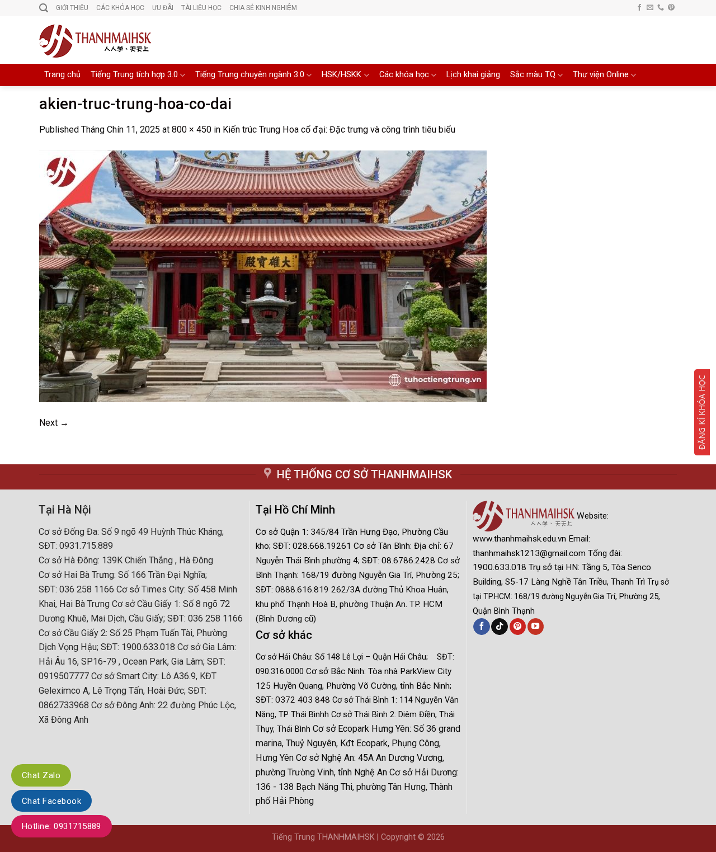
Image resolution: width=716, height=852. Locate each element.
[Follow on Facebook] (639, 8)
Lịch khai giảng (473, 74)
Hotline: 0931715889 (61, 826)
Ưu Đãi (162, 8)
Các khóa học (404, 74)
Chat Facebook (51, 801)
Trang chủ (62, 74)
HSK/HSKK (341, 74)
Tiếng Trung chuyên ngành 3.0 (249, 74)
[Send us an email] (650, 8)
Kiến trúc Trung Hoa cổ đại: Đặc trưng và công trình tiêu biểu (339, 129)
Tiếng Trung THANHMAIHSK (323, 837)
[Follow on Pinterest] (671, 8)
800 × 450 (191, 129)
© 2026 (431, 837)
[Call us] (660, 8)
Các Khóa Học (120, 8)
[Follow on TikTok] (499, 626)
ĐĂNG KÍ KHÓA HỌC (701, 412)
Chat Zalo (41, 775)
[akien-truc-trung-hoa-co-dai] (263, 275)
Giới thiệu (72, 8)
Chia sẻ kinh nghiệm (263, 8)
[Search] (43, 8)
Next (54, 422)
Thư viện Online (601, 74)
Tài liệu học (201, 8)
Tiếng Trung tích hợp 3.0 (134, 74)
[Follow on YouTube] (535, 626)
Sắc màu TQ (532, 74)
